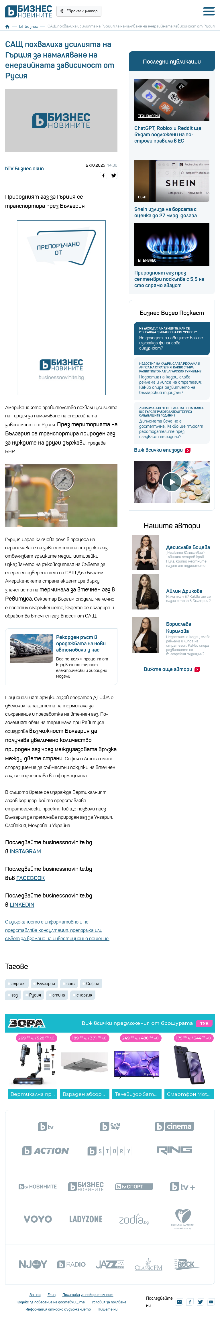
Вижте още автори (168, 669)
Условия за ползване (109, 1302)
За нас (35, 1295)
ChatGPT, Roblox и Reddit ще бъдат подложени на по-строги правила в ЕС (167, 134)
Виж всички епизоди (158, 450)
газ (14, 995)
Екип (52, 1295)
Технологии (149, 116)
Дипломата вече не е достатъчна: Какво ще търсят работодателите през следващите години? (171, 411)
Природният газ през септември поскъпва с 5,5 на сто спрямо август (169, 279)
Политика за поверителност (87, 1295)
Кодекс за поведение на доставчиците (51, 1302)
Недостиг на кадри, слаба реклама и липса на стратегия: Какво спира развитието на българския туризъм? (170, 367)
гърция (18, 983)
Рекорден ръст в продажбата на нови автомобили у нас (81, 643)
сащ (70, 983)
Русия (35, 995)
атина (58, 995)
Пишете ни (107, 1309)
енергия (84, 995)
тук (204, 1023)
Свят (142, 197)
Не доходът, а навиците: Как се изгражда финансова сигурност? (168, 330)
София (92, 983)
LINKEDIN (22, 904)
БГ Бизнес (28, 26)
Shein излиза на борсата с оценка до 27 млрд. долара (165, 212)
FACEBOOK (30, 878)
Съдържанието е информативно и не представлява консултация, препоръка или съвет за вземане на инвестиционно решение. (57, 930)
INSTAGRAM (25, 851)
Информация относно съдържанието (58, 1309)
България (46, 983)
